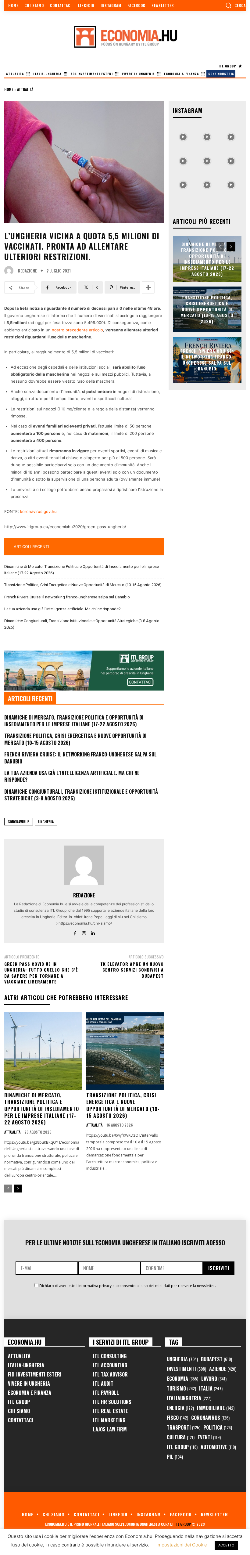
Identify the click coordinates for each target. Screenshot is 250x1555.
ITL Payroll (106, 1392)
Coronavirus (19, 821)
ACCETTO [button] (226, 1545)
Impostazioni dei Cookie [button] (181, 1545)
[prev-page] (8, 1188)
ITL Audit (103, 1383)
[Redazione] (10, 270)
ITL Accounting (110, 1365)
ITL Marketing (109, 1420)
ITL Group (19, 1401)
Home (8, 89)
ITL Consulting (110, 1356)
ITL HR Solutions (112, 1401)
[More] (148, 287)
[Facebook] (75, 932)
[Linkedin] (93, 932)
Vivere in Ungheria (29, 1383)
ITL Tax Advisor (110, 1374)
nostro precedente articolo (77, 329)
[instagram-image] (183, 135)
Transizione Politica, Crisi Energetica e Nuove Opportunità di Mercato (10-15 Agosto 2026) (83, 585)
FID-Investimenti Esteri (35, 1374)
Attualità (25, 89)
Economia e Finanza (29, 1392)
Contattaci (20, 1420)
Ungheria (46, 821)
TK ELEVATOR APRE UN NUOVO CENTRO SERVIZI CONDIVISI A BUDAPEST (132, 970)
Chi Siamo (19, 1411)
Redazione (27, 271)
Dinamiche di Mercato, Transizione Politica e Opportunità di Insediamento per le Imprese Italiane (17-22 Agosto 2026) (81, 569)
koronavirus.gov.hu (38, 511)
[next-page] (18, 1188)
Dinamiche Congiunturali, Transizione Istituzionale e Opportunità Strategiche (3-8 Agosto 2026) (81, 624)
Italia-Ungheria (26, 1365)
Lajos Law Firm (110, 1429)
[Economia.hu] (125, 36)
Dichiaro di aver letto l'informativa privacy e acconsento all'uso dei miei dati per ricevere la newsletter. (127, 1285)
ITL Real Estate (110, 1411)
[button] (235, 5)
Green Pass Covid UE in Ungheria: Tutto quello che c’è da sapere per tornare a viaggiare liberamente (41, 973)
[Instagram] (84, 932)
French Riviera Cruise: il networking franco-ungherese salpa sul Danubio (67, 597)
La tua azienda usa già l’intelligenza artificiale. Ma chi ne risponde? (62, 609)
